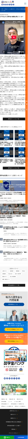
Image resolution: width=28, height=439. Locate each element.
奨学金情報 (3, 401)
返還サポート (4, 276)
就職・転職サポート (6, 279)
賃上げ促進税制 (13, 276)
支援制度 (4, 273)
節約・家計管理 (18, 273)
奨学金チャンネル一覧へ (14, 118)
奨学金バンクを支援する (26, 107)
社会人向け (10, 273)
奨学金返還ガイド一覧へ (14, 285)
